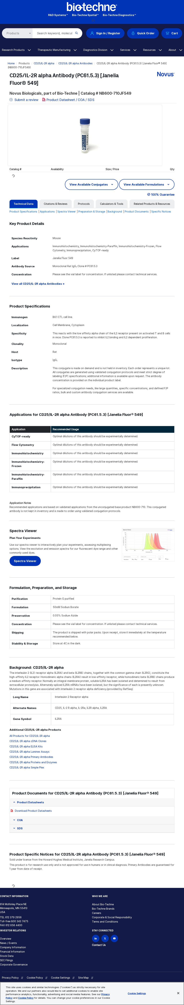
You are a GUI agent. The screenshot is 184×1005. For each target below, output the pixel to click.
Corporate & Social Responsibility (112, 917)
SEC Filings (6, 960)
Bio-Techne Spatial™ (85, 15)
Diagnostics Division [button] (95, 49)
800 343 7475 (19, 921)
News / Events (8, 942)
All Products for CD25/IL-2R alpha (30, 735)
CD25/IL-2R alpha (44, 63)
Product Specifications (23, 211)
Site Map (83, 977)
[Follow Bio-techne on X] (105, 938)
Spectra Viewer (66, 211)
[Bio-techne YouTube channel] (114, 938)
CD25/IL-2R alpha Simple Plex (27, 767)
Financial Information (12, 951)
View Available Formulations (144, 184)
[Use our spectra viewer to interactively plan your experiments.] (148, 544)
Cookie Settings (60, 977)
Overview (5, 938)
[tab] (24, 204)
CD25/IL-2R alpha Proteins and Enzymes (33, 762)
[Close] (178, 993)
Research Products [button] (13, 49)
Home (11, 63)
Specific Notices (161, 211)
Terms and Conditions (105, 921)
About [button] (173, 49)
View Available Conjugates (89, 184)
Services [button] (125, 49)
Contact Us (99, 944)
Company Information (13, 947)
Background (115, 211)
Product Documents (137, 211)
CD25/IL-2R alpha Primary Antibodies (31, 756)
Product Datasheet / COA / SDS (70, 100)
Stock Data (6, 955)
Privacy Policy (10, 977)
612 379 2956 (13, 917)
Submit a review (25, 100)
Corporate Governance (13, 964)
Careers (96, 912)
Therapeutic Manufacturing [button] (54, 49)
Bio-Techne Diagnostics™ (119, 15)
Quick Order (146, 33)
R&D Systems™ (58, 15)
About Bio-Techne (103, 904)
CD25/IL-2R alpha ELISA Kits (26, 746)
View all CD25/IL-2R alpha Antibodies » (38, 283)
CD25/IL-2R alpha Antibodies (75, 63)
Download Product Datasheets (33, 810)
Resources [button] (149, 49)
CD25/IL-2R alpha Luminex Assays (29, 751)
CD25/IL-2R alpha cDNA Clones (28, 741)
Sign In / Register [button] (108, 33)
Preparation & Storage (91, 211)
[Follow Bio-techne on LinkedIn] (95, 938)
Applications (47, 211)
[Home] (92, 6)
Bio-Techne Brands (103, 908)
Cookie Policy (35, 977)
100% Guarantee (162, 194)
